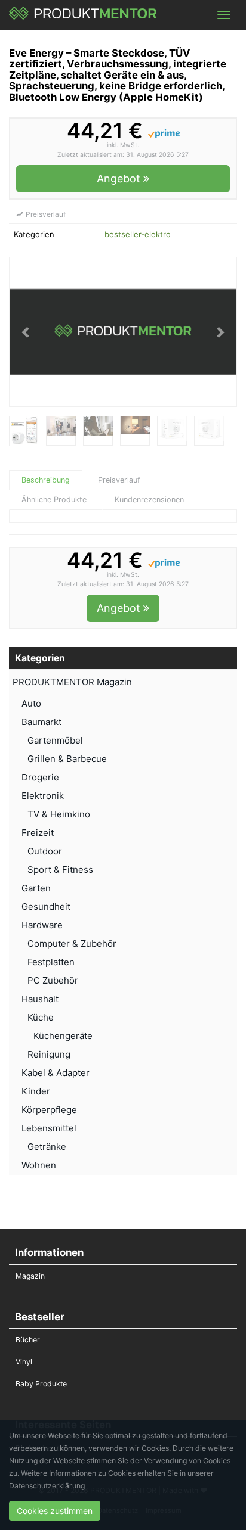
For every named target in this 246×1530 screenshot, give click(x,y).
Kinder (35, 1091)
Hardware (42, 925)
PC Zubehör (52, 980)
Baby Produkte (41, 1383)
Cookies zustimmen (55, 1511)
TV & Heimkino (58, 814)
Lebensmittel (48, 1128)
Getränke (46, 1146)
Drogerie (40, 777)
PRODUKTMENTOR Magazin (72, 682)
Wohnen (38, 1165)
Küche (40, 1017)
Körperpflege (49, 1109)
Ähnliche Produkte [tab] (54, 499)
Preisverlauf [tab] (119, 479)
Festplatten (51, 962)
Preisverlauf (45, 214)
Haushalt (40, 999)
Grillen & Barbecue (67, 758)
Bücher (28, 1339)
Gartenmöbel (55, 740)
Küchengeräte (63, 1035)
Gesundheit (45, 906)
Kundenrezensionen (149, 499)
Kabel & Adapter (55, 1072)
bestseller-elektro (137, 234)
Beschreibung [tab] (45, 479)
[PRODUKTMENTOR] (83, 15)
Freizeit (37, 832)
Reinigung (48, 1054)
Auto (31, 703)
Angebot (120, 178)
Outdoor (44, 851)
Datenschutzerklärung (47, 1485)
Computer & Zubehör (71, 943)
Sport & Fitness (60, 869)
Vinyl (24, 1361)
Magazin (30, 1275)
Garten (36, 888)
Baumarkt (41, 721)
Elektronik (42, 795)
